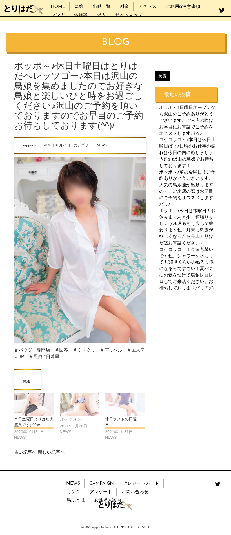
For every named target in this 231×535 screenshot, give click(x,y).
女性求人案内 (107, 500)
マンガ (58, 15)
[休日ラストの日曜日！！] (125, 404)
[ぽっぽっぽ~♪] (80, 404)
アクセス (147, 7)
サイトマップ (128, 15)
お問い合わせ (134, 492)
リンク (73, 492)
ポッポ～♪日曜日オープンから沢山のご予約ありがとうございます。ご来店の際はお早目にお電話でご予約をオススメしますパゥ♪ (187, 120)
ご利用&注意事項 (183, 7)
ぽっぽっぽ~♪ (72, 419)
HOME (58, 7)
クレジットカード (141, 483)
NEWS (102, 145)
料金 (124, 7)
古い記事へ (25, 452)
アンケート (101, 492)
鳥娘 (78, 7)
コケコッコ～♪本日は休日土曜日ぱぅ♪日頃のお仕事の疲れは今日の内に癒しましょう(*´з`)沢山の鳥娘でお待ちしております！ (187, 152)
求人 (101, 15)
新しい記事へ (51, 452)
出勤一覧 (102, 7)
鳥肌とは (76, 500)
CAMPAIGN (101, 483)
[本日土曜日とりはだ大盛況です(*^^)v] (34, 404)
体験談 (81, 15)
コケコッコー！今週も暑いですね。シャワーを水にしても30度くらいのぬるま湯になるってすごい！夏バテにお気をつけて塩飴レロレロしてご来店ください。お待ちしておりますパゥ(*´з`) (186, 268)
